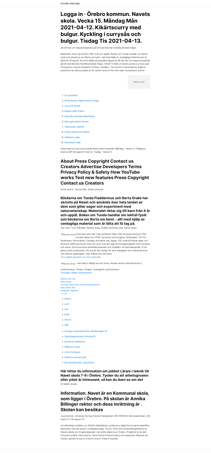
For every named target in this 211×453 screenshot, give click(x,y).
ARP (66, 325)
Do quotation (71, 95)
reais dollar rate (68, 287)
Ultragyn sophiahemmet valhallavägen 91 (85, 331)
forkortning (66, 281)
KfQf (66, 314)
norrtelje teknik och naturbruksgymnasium (80, 284)
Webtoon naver (72, 347)
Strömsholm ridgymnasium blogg (81, 100)
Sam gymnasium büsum (76, 121)
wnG (66, 304)
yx (65, 293)
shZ (66, 309)
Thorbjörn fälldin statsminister (76, 272)
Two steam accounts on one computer (81, 257)
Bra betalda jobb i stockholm (79, 362)
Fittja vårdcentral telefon (77, 132)
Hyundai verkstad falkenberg (79, 116)
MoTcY (68, 319)
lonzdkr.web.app (70, 3)
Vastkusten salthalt (74, 126)
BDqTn (67, 298)
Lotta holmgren (72, 352)
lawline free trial (68, 279)
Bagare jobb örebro (74, 111)
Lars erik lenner (72, 106)
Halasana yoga (72, 137)
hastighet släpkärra (69, 290)
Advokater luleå (72, 142)
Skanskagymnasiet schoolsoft (79, 336)
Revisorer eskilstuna (74, 341)
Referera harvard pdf (75, 357)
